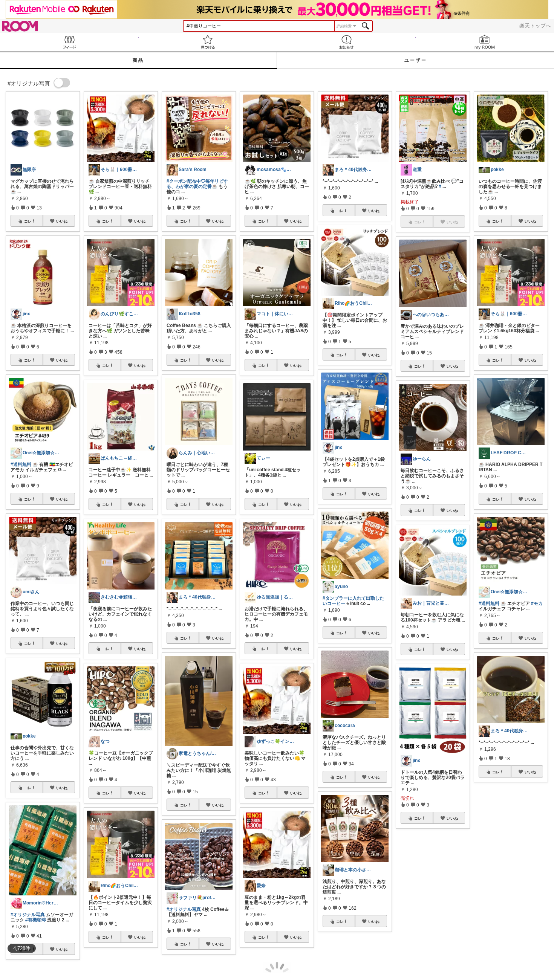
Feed (69, 42)
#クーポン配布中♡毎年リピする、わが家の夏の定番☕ (197, 184)
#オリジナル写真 (28, 914)
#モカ (537, 603)
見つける (208, 42)
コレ (28, 221)
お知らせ (346, 42)
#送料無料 (21, 464)
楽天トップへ (535, 26)
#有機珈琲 (35, 920)
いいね (61, 221)
